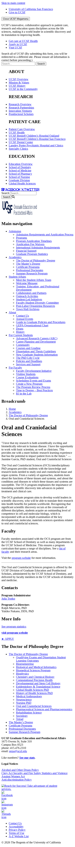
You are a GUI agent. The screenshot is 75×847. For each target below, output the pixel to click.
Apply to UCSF (18, 44)
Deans (19, 328)
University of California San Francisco (31, 9)
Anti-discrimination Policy (16, 779)
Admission (15, 231)
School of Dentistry (20, 167)
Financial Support (26, 250)
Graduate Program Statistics (32, 254)
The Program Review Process (33, 387)
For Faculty (15, 367)
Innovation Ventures (20, 110)
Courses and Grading (28, 348)
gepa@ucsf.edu (18, 751)
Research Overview (20, 104)
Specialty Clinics (18, 148)
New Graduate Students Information (37, 354)
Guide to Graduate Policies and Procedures (40, 322)
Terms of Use (16, 833)
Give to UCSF (17, 12)
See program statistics (13, 626)
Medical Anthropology (29, 696)
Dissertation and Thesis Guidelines (36, 351)
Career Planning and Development (36, 341)
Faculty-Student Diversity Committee (37, 302)
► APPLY (7, 638)
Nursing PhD (23, 702)
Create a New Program (29, 383)
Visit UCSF (15, 47)
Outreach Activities (27, 296)
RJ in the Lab (23, 393)
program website (21, 557)
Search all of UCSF (35, 57)
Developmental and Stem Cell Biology (38, 683)
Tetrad (19, 719)
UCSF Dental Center (21, 142)
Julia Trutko (8, 598)
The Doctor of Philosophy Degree (35, 260)
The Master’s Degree (28, 263)
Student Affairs (17, 276)
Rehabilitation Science (29, 712)
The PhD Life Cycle (28, 357)
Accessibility (16, 826)
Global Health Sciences (22, 183)
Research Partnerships (21, 107)
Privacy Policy (17, 829)
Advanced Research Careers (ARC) (36, 338)
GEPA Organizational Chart (32, 325)
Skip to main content (13, 3)
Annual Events (24, 318)
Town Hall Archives (27, 309)
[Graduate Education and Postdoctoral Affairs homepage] (19, 215)
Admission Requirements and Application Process (44, 234)
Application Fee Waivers (30, 244)
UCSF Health (17, 132)
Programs (21, 237)
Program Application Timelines (34, 241)
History (20, 331)
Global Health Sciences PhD (32, 689)
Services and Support (28, 364)
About (12, 312)
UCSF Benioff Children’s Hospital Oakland (34, 135)
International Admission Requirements (38, 247)
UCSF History (17, 85)
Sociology (22, 715)
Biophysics (22, 673)
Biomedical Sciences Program (33, 670)
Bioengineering (25, 663)
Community (23, 344)
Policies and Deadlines (29, 361)
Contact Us (22, 315)
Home (12, 408)
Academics (15, 257)
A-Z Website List (19, 836)
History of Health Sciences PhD (34, 693)
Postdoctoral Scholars (21, 114)
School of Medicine (20, 170)
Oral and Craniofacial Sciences (34, 706)
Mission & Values (19, 82)
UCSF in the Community (23, 89)
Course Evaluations (27, 377)
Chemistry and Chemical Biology (35, 676)
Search (5, 193)
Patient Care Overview (22, 129)
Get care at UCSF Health (23, 41)
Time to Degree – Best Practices (34, 390)
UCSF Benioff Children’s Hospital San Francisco (37, 138)
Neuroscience (24, 699)
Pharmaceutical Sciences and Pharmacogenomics (44, 709)
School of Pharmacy (20, 173)
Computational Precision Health (34, 680)
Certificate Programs (28, 267)
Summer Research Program (32, 273)
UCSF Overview (18, 79)
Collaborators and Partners (31, 292)
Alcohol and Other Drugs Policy (20, 769)
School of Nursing (19, 177)
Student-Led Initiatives (29, 299)
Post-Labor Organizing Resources (35, 305)
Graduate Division (19, 180)
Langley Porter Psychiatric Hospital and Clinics (36, 145)
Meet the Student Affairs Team (33, 279)
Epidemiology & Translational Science (38, 686)
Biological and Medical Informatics (36, 667)
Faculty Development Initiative (34, 370)
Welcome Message (27, 283)
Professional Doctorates (29, 270)
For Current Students (21, 335)
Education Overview (21, 164)
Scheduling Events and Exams (33, 380)
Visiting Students (25, 374)
